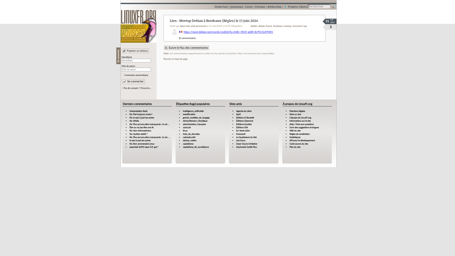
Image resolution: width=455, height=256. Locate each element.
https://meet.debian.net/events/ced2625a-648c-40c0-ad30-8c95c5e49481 (228, 32)
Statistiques (295, 137)
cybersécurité (189, 137)
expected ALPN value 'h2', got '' (144, 147)
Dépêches (221, 6)
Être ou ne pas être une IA (142, 127)
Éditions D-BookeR (245, 118)
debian (254, 26)
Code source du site (299, 144)
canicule (187, 127)
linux (185, 131)
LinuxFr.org (138, 24)
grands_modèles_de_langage (196, 118)
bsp (305, 26)
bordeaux (277, 26)
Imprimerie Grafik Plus (246, 147)
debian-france (265, 26)
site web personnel (195, 26)
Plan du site (295, 147)
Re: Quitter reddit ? (138, 134)
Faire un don (295, 114)
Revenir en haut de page (176, 59)
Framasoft (240, 134)
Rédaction (274, 6)
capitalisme (188, 144)
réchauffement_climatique (195, 121)
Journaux (236, 6)
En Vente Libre (243, 131)
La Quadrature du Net (246, 137)
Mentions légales (297, 111)
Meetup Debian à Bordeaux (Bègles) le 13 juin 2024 (218, 21)
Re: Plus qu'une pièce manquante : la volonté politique (155, 124)
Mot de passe (128, 66)
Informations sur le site (300, 121)
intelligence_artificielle (193, 111)
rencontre (297, 26)
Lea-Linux (240, 140)
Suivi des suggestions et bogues (304, 127)
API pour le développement (302, 140)
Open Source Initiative (246, 144)
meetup (287, 26)
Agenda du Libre (243, 111)
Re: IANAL (134, 121)
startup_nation (190, 140)
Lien (173, 21)
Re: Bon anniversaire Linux (142, 144)
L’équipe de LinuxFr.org (300, 118)
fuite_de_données (191, 134)
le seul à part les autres (140, 140)
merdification (189, 114)
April (238, 114)
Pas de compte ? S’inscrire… (137, 88)
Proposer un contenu (137, 51)
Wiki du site (295, 131)
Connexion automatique (136, 75)
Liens (249, 6)
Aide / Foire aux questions (302, 124)
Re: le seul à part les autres (142, 118)
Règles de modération (300, 134)
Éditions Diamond (244, 121)
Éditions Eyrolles (244, 124)
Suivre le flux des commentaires (188, 47)
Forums (260, 6)
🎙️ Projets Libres (295, 6)
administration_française (194, 124)
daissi (182, 26)
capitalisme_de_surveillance (196, 147)
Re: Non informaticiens (140, 131)
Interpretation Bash (139, 111)
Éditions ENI (242, 127)
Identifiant (127, 57)
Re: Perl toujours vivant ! (141, 114)
